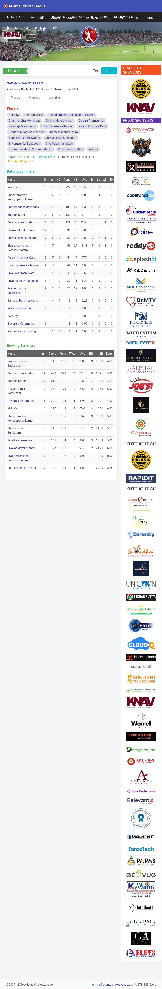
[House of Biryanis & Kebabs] (141, 88)
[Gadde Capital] (141, 500)
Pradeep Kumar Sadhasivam (27, 132)
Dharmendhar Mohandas (24, 120)
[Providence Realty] (141, 568)
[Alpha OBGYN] (141, 369)
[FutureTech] (141, 443)
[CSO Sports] (141, 214)
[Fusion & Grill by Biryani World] (141, 736)
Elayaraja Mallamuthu (22, 126)
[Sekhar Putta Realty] (141, 596)
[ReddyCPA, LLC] (141, 245)
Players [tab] (15, 97)
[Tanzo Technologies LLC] (141, 848)
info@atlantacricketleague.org (114, 984)
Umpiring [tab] (54, 97)
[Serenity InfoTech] (141, 535)
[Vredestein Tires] (141, 334)
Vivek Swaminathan (70, 149)
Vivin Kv (93, 149)
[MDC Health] (141, 284)
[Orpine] (141, 231)
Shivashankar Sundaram (60, 137)
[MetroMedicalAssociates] (141, 690)
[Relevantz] (141, 800)
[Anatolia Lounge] (141, 146)
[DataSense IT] (141, 837)
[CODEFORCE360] (141, 195)
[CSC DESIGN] (141, 666)
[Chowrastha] (141, 427)
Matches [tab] (34, 97)
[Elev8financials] (141, 952)
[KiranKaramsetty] (141, 889)
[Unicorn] (141, 584)
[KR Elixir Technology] (141, 625)
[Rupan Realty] (141, 517)
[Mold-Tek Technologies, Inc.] (141, 342)
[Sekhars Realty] (141, 166)
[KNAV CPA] (141, 108)
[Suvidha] (141, 550)
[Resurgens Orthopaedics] (141, 319)
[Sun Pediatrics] (141, 791)
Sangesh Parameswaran (24, 137)
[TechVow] (141, 130)
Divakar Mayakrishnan (59, 120)
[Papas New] (141, 860)
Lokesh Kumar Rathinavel (57, 126)
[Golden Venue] (141, 354)
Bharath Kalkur (34, 114)
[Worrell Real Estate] (141, 719)
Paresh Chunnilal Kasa (92, 126)
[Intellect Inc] (141, 907)
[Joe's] (141, 385)
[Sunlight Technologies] (141, 678)
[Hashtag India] (141, 657)
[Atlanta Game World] (141, 777)
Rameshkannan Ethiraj (64, 132)
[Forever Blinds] (141, 404)
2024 (108, 70)
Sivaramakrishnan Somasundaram (31, 149)
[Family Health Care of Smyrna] (141, 301)
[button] (41, 18)
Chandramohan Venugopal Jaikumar (72, 114)
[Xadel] (141, 269)
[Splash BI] (141, 258)
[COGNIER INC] (141, 748)
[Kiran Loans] (141, 180)
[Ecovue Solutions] (141, 873)
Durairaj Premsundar (92, 120)
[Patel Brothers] (141, 609)
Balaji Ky (14, 114)
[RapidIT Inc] (141, 477)
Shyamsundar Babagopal (24, 143)
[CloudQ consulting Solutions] (141, 643)
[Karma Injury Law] (141, 923)
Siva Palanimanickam (59, 143)
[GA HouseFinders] (141, 938)
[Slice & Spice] (141, 761)
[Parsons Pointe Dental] (141, 818)
